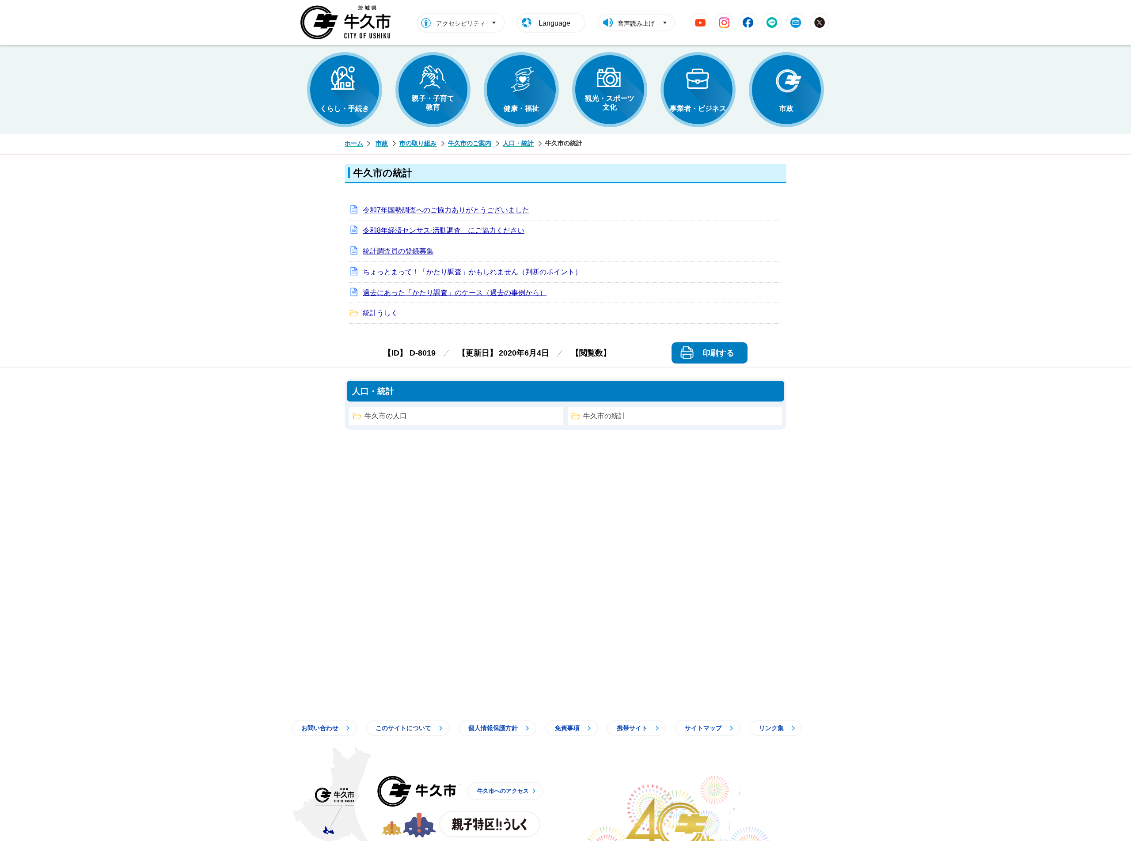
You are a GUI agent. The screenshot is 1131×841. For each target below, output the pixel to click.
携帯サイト (632, 727)
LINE (772, 22)
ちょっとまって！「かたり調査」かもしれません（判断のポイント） (472, 272)
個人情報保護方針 (493, 727)
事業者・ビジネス (698, 108)
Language (554, 23)
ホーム (354, 143)
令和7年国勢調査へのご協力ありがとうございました (446, 210)
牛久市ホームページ (347, 22)
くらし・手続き (344, 108)
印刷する (718, 353)
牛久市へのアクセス (503, 791)
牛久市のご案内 (469, 143)
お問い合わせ (319, 727)
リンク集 (771, 727)
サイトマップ (703, 727)
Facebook (748, 22)
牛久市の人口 (385, 416)
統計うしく (380, 313)
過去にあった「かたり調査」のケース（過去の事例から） (455, 292)
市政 (786, 108)
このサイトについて (403, 727)
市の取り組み (417, 143)
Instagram (724, 22)
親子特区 (489, 824)
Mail (796, 22)
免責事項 (567, 727)
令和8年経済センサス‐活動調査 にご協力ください (443, 230)
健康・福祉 (521, 108)
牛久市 (416, 791)
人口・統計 (518, 143)
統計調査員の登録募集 (398, 251)
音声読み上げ (636, 23)
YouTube (700, 22)
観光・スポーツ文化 (609, 103)
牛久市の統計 (604, 416)
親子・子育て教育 (433, 103)
